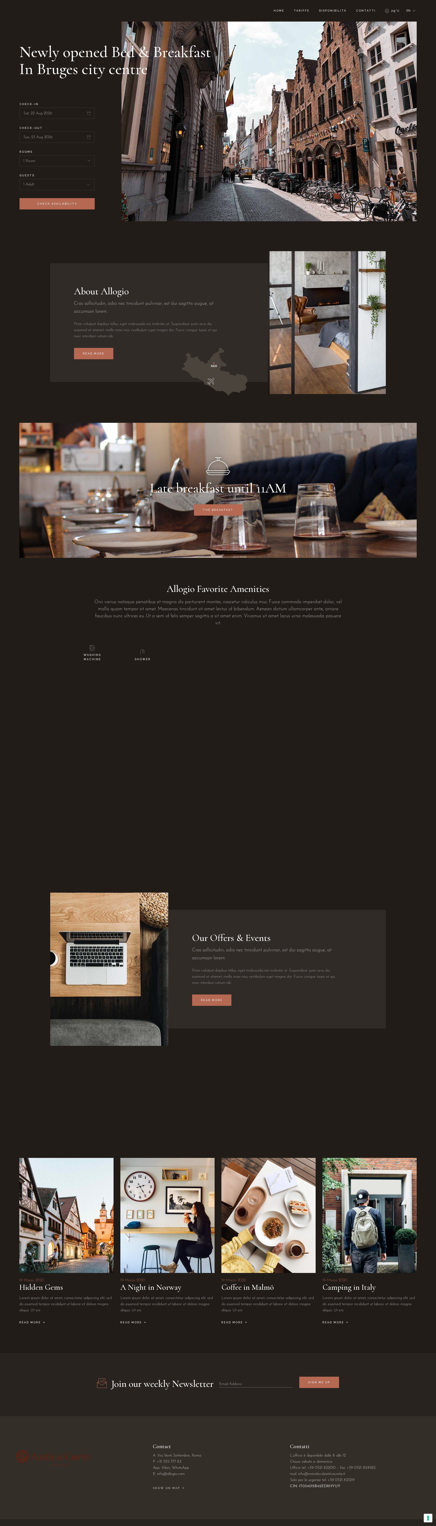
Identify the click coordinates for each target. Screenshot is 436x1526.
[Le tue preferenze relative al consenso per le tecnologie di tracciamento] (428, 1518)
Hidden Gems (41, 1287)
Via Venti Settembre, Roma (179, 1455)
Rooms (26, 151)
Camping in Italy (349, 1287)
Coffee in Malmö (247, 1287)
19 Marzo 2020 (31, 1280)
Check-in (29, 104)
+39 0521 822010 (321, 1468)
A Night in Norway (150, 1287)
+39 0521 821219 (341, 1480)
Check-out (31, 128)
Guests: (28, 175)
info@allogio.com (171, 1474)
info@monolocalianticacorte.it (321, 1474)
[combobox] (57, 160)
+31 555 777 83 (169, 1462)
